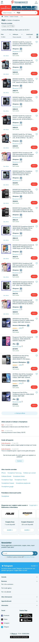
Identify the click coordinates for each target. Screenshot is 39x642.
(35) (20, 346)
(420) (20, 328)
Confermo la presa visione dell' (20, 557)
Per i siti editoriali (6, 592)
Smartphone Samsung (14, 473)
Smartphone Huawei (7, 483)
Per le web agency (6, 588)
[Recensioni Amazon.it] (16, 328)
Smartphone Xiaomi (21, 480)
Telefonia (6, 16)
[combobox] (8, 13)
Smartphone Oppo (7, 480)
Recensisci (16, 51)
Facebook (6, 615)
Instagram (6, 623)
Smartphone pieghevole (23, 483)
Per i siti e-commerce (7, 584)
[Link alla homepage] (2, 16)
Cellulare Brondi (6, 476)
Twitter (5, 619)
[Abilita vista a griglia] (37, 37)
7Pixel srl (14, 633)
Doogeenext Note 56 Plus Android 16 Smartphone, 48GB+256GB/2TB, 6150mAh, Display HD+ (23, 338)
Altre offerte (6, 55)
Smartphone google (7, 486)
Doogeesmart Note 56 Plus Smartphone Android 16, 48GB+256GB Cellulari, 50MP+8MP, (23, 394)
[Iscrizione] (36, 553)
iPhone (3, 473)
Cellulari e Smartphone (15, 16)
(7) (19, 51)
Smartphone (5, 496)
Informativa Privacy (29, 557)
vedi (33, 55)
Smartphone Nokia (19, 476)
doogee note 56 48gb (8, 26)
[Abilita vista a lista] (37, 34)
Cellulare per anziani (29, 473)
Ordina (15, 34)
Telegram (6, 627)
